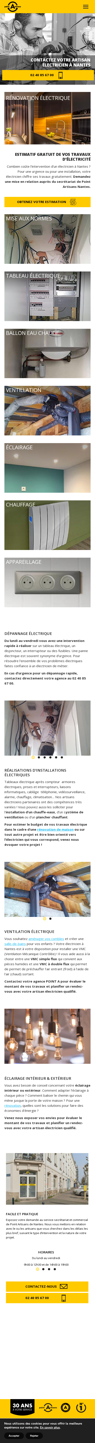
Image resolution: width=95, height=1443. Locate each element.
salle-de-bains (15, 944)
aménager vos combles (46, 938)
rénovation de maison (55, 829)
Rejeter (34, 1436)
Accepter (14, 1436)
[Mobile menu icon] (86, 7)
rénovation (12, 1105)
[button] (33, 757)
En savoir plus (50, 1427)
